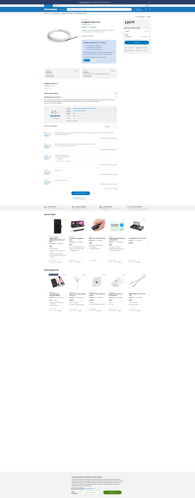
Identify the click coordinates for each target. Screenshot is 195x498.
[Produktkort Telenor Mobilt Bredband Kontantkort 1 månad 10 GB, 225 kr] (117, 226)
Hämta (138, 42)
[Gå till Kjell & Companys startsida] (51, 9)
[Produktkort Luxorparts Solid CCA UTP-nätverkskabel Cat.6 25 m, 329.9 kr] (78, 282)
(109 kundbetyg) (119, 297)
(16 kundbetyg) (100, 240)
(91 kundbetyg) (139, 297)
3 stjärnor (68, 113)
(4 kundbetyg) (59, 243)
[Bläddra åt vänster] (46, 242)
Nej (115, 138)
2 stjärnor (68, 115)
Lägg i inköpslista (141, 16)
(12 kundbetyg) (80, 242)
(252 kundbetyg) (60, 297)
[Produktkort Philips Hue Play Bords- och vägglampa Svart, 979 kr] (78, 226)
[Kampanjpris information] (57, 300)
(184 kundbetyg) (80, 297)
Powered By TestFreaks (109, 188)
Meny (63, 9)
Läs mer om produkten (87, 36)
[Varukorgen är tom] (150, 9)
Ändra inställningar (75, 492)
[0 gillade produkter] (146, 9)
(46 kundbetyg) (100, 297)
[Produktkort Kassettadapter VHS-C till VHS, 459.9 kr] (137, 226)
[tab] (48, 5)
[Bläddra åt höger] (149, 242)
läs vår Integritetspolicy (89, 488)
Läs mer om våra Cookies (77, 488)
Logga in (93, 60)
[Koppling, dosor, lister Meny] (74, 13)
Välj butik (59, 261)
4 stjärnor (68, 110)
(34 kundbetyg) (119, 242)
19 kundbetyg (93, 27)
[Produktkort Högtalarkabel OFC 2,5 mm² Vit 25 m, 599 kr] (137, 282)
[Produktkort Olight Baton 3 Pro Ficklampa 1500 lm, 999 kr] (98, 226)
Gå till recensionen (50, 76)
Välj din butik (128, 36)
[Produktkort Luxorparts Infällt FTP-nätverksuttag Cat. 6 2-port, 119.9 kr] (98, 282)
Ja (111, 138)
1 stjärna (68, 118)
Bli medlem (86, 60)
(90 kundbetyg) (139, 240)
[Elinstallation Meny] (60, 13)
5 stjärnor (68, 108)
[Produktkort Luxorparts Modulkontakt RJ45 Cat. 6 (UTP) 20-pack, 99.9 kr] (117, 282)
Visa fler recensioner (80, 193)
